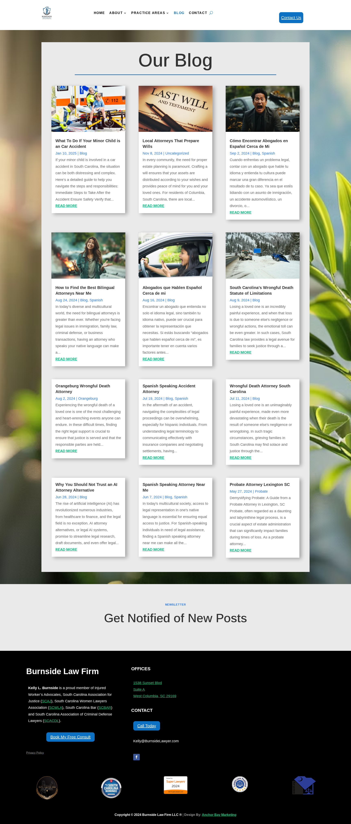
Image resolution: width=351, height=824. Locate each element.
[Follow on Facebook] (136, 757)
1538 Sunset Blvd (147, 683)
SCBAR (105, 708)
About (116, 13)
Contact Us (291, 17)
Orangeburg (88, 398)
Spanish (268, 153)
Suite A (139, 690)
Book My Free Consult (70, 737)
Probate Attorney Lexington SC (260, 484)
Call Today (146, 726)
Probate (261, 491)
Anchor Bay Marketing (219, 814)
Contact (198, 13)
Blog (179, 13)
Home (99, 13)
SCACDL (51, 721)
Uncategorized (177, 153)
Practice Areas (148, 13)
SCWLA (55, 708)
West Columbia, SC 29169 (154, 696)
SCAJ (46, 701)
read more (66, 206)
